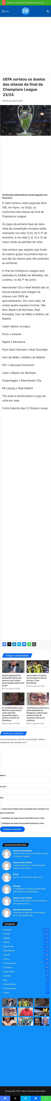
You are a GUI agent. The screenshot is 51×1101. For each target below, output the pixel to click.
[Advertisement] (25, 44)
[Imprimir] (34, 644)
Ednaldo (17, 886)
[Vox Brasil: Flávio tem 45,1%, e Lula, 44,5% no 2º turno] (41, 1021)
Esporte (7, 955)
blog (5, 980)
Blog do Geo (9, 946)
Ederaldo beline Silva (22, 909)
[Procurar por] (47, 12)
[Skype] (19, 644)
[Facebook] (4, 644)
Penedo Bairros (10, 984)
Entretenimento (10, 963)
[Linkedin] (14, 644)
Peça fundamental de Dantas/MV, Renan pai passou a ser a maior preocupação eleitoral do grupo (13, 680)
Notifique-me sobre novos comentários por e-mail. (23, 818)
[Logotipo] (25, 11)
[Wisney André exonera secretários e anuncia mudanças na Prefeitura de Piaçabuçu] (25, 1012)
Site (1, 798)
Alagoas (7, 938)
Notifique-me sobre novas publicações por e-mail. (23, 823)
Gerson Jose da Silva (22, 850)
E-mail (3, 786)
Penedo (7, 934)
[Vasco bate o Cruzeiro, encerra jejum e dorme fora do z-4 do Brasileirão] (38, 666)
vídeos (6, 993)
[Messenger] (24, 644)
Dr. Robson (8, 967)
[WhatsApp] (29, 644)
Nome (3, 775)
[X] (9, 644)
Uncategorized (10, 988)
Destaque (8, 930)
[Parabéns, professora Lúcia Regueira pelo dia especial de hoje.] (9, 1021)
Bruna (15, 874)
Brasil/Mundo (9, 951)
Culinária (7, 976)
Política (7, 942)
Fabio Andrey (9, 972)
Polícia (6, 959)
